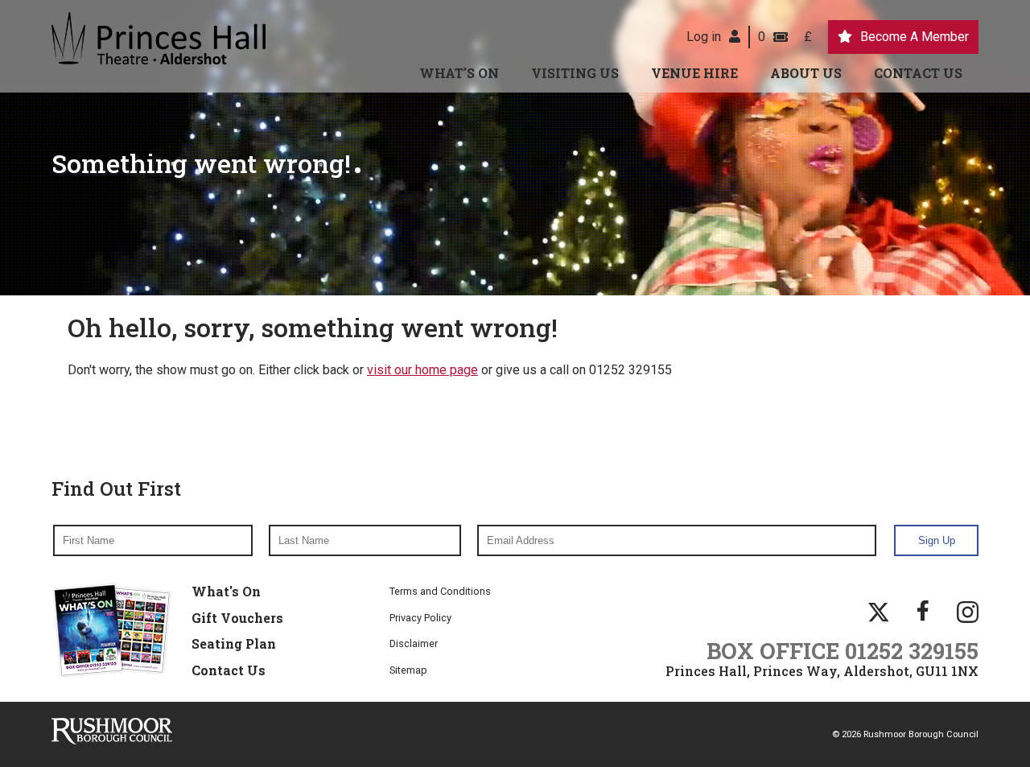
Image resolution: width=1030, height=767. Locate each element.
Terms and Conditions (440, 591)
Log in (703, 36)
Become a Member (914, 36)
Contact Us (918, 72)
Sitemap (408, 670)
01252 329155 (911, 650)
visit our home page (422, 369)
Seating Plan (234, 643)
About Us (806, 72)
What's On (459, 72)
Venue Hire (694, 72)
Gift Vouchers (237, 617)
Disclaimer (413, 643)
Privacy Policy (420, 618)
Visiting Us (575, 72)
